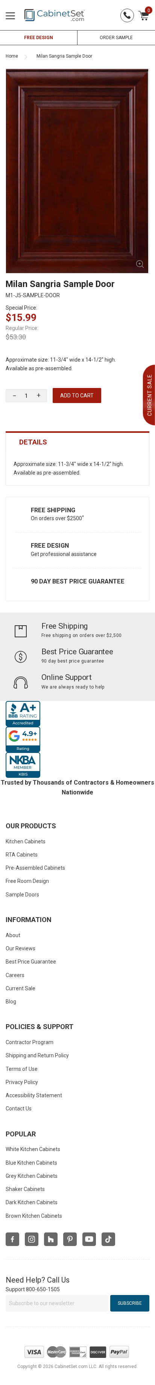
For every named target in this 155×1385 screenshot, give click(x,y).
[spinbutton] (26, 395)
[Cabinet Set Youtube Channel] (89, 1239)
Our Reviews (20, 948)
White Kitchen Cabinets (33, 1149)
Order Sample (116, 37)
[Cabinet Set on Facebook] (12, 1239)
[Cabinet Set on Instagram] (31, 1239)
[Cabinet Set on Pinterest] (70, 1239)
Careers (15, 975)
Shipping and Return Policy (37, 1055)
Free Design (50, 545)
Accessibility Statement (34, 1095)
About (13, 935)
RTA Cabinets (22, 855)
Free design (38, 37)
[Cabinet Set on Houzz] (51, 1239)
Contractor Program (29, 1042)
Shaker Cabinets (25, 1189)
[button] (38, 395)
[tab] (77, 442)
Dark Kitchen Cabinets (32, 1202)
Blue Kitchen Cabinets (31, 1163)
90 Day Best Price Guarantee (78, 581)
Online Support (66, 677)
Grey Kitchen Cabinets (32, 1176)
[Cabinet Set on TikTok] (108, 1239)
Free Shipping (53, 510)
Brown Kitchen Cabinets (34, 1216)
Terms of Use (22, 1069)
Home (12, 56)
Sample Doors (22, 895)
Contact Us (19, 1109)
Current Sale (20, 988)
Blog (11, 1002)
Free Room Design (27, 881)
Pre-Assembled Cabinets (35, 868)
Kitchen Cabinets (26, 841)
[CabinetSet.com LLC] (54, 15)
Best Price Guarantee (77, 651)
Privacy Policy (22, 1082)
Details (33, 442)
